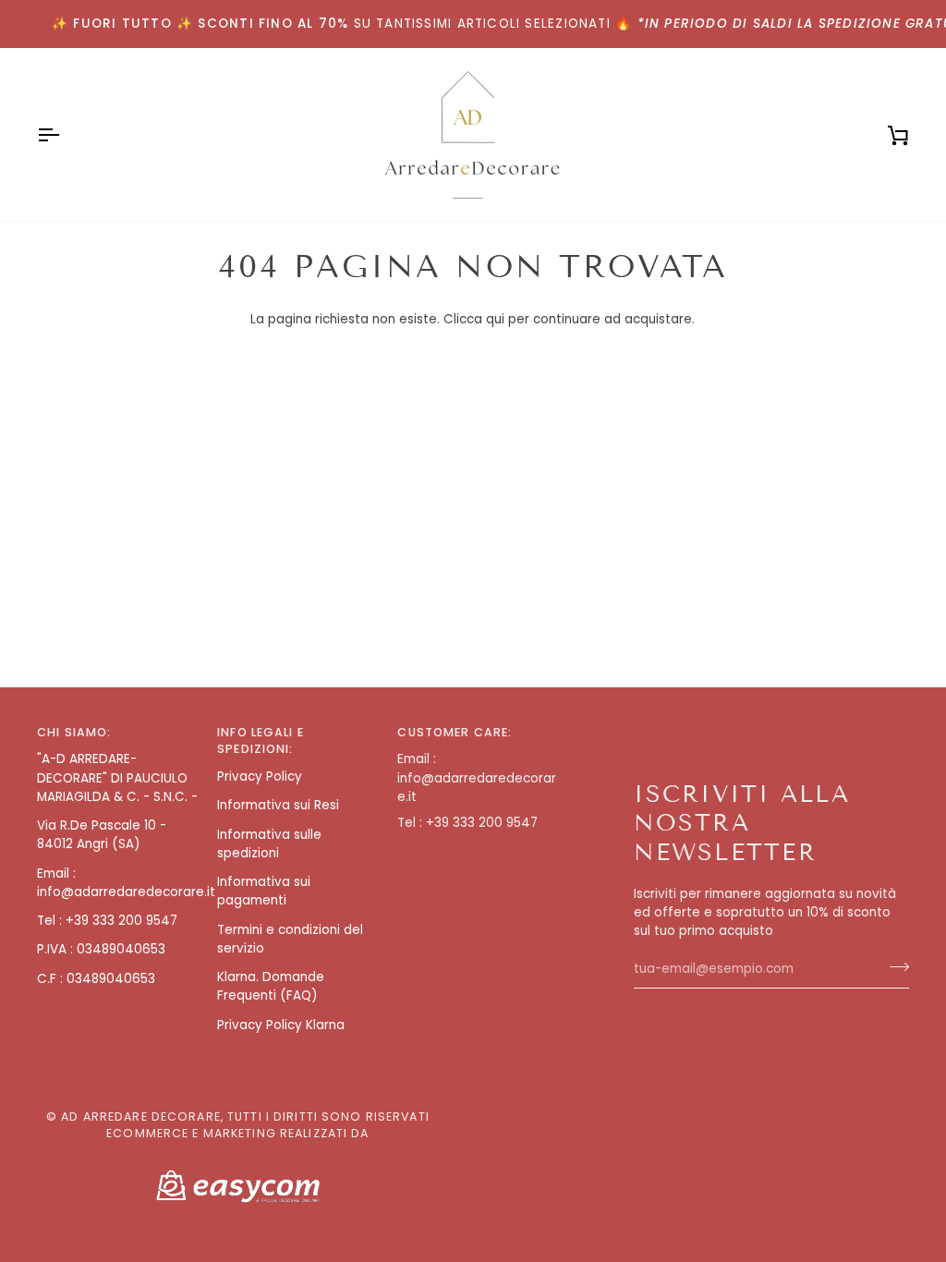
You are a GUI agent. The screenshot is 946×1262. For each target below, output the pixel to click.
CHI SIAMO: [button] (74, 732)
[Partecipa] (894, 966)
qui (495, 319)
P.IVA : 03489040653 (101, 949)
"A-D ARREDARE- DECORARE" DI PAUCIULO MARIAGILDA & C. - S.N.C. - (117, 778)
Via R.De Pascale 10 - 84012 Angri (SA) (101, 835)
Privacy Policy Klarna (281, 1025)
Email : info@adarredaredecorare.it (126, 883)
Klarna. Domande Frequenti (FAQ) (270, 986)
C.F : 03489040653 (96, 979)
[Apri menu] (64, 134)
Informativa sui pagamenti (263, 891)
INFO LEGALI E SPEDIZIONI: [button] (260, 741)
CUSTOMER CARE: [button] (454, 732)
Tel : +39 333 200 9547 (107, 920)
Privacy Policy (259, 776)
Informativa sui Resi (278, 805)
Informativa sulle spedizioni (269, 844)
